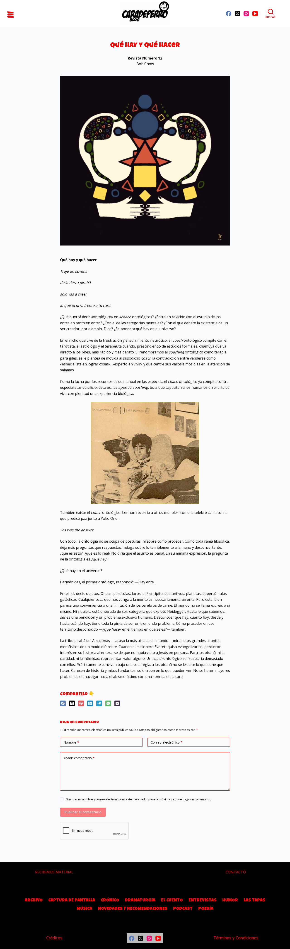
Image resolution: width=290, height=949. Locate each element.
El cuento (172, 900)
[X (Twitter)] (237, 13)
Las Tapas (254, 900)
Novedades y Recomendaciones (132, 909)
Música (84, 909)
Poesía (205, 909)
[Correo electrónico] (117, 703)
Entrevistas (202, 900)
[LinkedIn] (90, 703)
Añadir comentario (78, 758)
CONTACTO (236, 872)
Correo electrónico (166, 742)
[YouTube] (255, 13)
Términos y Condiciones (235, 937)
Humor (230, 900)
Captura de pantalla (71, 900)
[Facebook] (228, 13)
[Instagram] (246, 13)
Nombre (71, 742)
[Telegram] (99, 703)
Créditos (54, 937)
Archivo (34, 900)
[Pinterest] (81, 703)
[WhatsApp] (108, 703)
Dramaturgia (140, 900)
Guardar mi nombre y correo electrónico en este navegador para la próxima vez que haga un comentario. (138, 799)
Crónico (110, 900)
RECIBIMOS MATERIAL (54, 872)
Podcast (183, 909)
